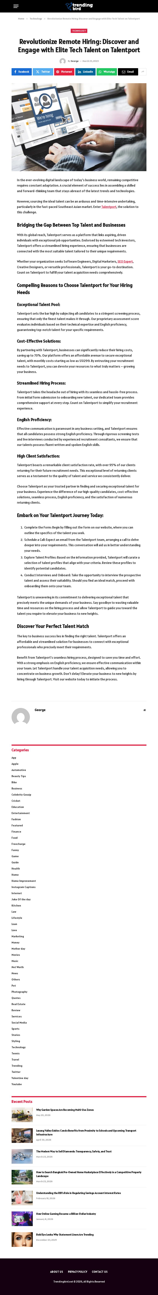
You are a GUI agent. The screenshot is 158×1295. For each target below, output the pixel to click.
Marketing (18, 936)
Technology (79, 30)
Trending (17, 1065)
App (14, 757)
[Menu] (15, 6)
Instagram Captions (23, 887)
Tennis (15, 1053)
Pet (14, 985)
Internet (17, 893)
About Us (56, 1271)
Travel (15, 1059)
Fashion (16, 819)
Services (17, 1016)
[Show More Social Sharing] (142, 71)
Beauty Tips (19, 776)
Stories (16, 1035)
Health (16, 868)
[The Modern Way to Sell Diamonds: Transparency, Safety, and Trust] (22, 1156)
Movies (16, 955)
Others (16, 979)
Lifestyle (17, 918)
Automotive (19, 770)
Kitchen (16, 905)
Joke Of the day (21, 899)
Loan (14, 924)
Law (14, 911)
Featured (17, 825)
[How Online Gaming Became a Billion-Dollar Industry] (22, 1218)
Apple (15, 764)
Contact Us (100, 1271)
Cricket (16, 800)
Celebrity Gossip (21, 794)
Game (15, 856)
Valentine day (20, 1078)
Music (15, 961)
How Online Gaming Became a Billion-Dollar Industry (66, 1213)
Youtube (17, 1084)
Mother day (18, 948)
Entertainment (21, 813)
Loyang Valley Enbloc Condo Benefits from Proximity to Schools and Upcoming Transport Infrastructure (86, 1132)
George (75, 60)
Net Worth (18, 967)
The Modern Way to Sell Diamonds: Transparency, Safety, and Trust (73, 1151)
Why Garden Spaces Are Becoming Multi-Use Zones (65, 1110)
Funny (15, 850)
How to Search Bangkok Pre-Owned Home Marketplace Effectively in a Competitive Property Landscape (88, 1174)
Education (18, 807)
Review (16, 1010)
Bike (14, 782)
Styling (16, 1041)
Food (15, 837)
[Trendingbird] (79, 6)
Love (14, 930)
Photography (19, 991)
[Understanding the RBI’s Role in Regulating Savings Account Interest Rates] (22, 1198)
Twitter (16, 1072)
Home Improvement (24, 881)
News (15, 973)
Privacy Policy (77, 1271)
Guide (15, 862)
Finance (16, 831)
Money (15, 942)
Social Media (19, 1022)
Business (17, 788)
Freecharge (18, 844)
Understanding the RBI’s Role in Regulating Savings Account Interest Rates (78, 1193)
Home (15, 874)
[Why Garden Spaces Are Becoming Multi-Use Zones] (22, 1114)
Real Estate (18, 1004)
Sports (15, 1028)
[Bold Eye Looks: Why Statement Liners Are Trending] (22, 1239)
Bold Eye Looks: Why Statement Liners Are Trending (64, 1234)
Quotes (16, 998)
